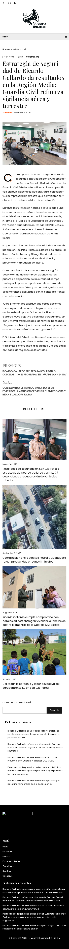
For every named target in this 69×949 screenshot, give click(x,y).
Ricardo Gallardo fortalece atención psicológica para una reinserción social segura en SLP (34, 782)
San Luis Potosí (18, 49)
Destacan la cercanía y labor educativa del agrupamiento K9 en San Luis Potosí (31, 686)
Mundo (6, 856)
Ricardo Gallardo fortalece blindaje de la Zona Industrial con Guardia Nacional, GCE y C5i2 (33, 759)
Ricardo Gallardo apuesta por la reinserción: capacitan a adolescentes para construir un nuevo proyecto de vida (34, 734)
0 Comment (32, 56)
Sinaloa (7, 871)
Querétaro (8, 866)
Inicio (5, 846)
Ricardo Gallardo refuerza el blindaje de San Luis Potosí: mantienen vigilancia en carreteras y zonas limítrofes (35, 747)
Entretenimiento (11, 861)
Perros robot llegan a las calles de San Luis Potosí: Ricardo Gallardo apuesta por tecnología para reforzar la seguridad (35, 771)
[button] (5, 3)
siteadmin (7, 112)
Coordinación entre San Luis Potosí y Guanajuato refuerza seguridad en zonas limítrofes (34, 560)
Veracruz (8, 876)
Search (54, 710)
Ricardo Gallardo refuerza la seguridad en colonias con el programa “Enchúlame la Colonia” (34, 372)
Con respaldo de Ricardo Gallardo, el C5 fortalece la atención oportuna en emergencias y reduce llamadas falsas (34, 391)
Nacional (7, 851)
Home (6, 49)
